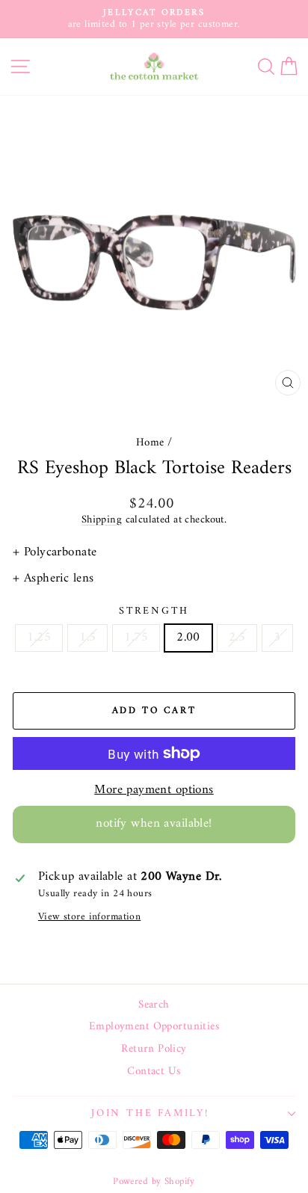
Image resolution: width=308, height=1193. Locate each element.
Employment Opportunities (154, 1027)
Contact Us (153, 1072)
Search (154, 1005)
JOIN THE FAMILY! (150, 1113)
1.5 (87, 637)
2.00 (188, 637)
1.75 (136, 637)
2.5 (237, 637)
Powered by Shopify (154, 1181)
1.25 (39, 637)
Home (150, 443)
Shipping (101, 520)
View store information (89, 917)
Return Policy (154, 1049)
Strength (154, 611)
